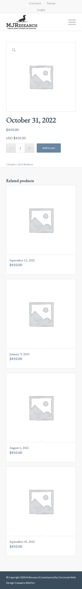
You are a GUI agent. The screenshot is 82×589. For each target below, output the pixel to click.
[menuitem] (35, 3)
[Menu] (70, 22)
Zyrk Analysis (25, 164)
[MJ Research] (34, 22)
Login (41, 10)
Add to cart (48, 148)
